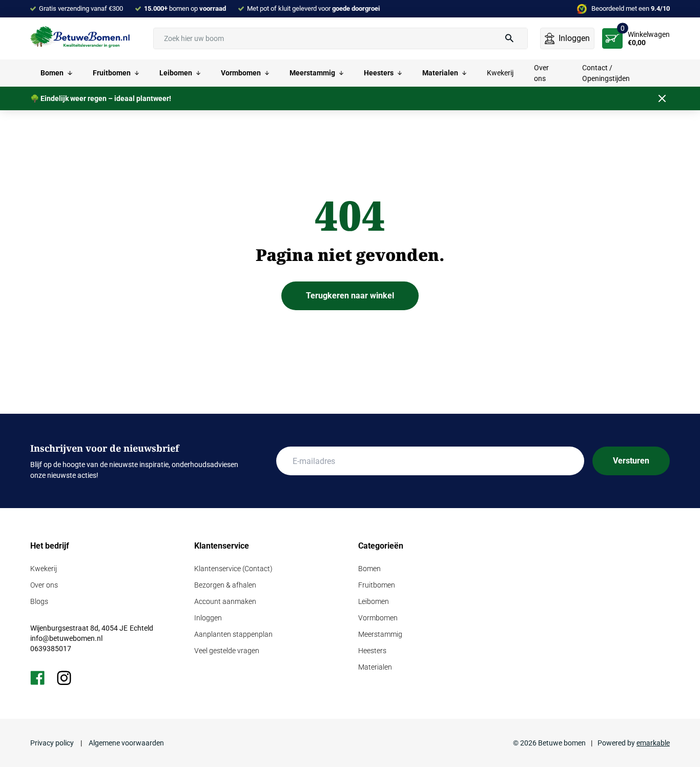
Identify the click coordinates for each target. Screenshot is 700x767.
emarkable (653, 743)
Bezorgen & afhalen (225, 585)
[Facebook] (37, 678)
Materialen (375, 667)
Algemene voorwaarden (125, 743)
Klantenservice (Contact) (233, 568)
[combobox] (340, 38)
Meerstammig (380, 634)
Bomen (369, 568)
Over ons (44, 585)
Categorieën (380, 546)
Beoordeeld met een (630, 8)
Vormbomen (378, 618)
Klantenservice (221, 546)
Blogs (39, 601)
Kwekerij (43, 568)
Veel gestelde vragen (226, 651)
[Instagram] (64, 678)
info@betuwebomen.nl (66, 638)
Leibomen (373, 601)
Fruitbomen (376, 585)
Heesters (372, 651)
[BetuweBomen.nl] (81, 38)
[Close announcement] (662, 98)
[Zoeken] (509, 38)
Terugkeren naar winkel (350, 295)
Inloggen (208, 618)
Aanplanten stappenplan (233, 634)
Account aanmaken (225, 601)
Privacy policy (52, 743)
